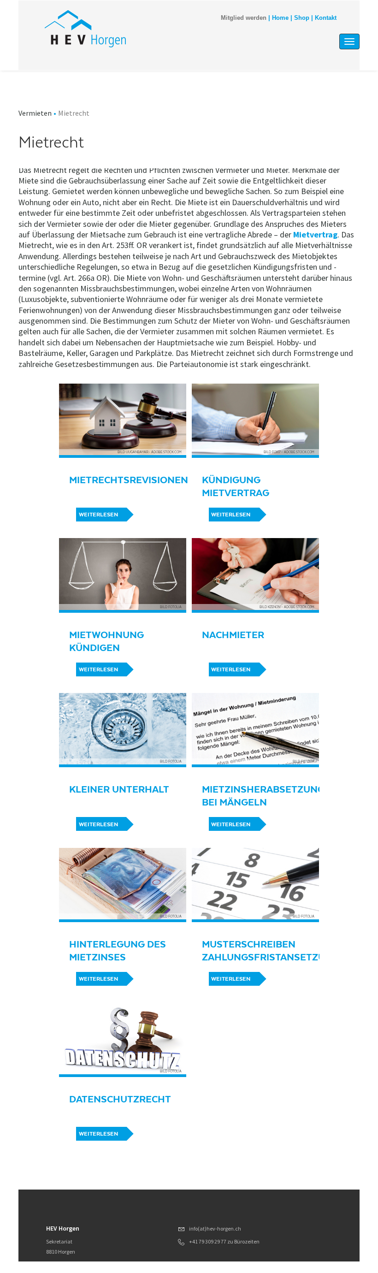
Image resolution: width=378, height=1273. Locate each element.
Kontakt (326, 18)
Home (280, 18)
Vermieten (35, 113)
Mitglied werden (243, 18)
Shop (301, 18)
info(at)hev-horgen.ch (215, 1228)
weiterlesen (98, 514)
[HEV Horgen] (142, 28)
